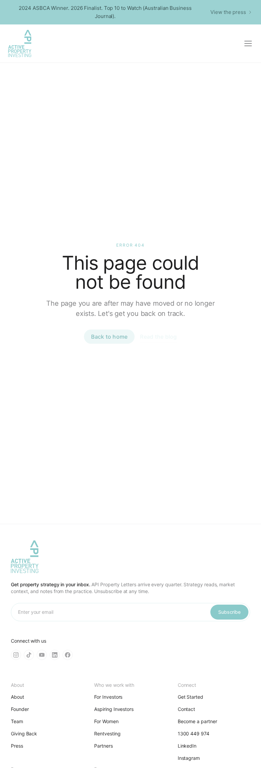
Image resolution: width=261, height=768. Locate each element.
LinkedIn (187, 746)
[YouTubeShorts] (42, 655)
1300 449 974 (193, 733)
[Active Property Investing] (19, 43)
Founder (20, 709)
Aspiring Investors (114, 709)
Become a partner (197, 721)
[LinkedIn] (55, 655)
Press (17, 746)
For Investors (108, 697)
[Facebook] (68, 655)
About (17, 697)
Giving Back (24, 733)
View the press (228, 12)
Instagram (189, 758)
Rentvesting (107, 733)
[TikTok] (29, 655)
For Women (106, 721)
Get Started (190, 697)
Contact (186, 709)
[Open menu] (248, 43)
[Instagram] (16, 655)
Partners (103, 746)
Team (17, 721)
